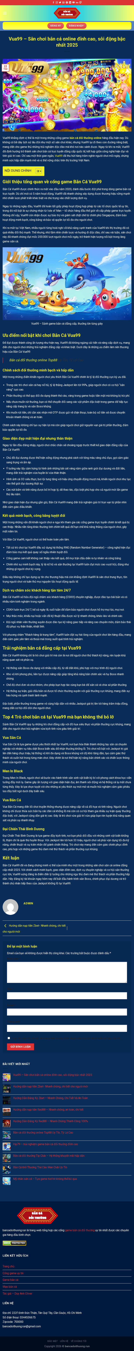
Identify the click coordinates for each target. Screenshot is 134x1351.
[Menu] (5, 13)
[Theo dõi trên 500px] (77, 2)
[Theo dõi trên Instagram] (57, 2)
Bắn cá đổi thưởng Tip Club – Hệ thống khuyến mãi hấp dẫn (48, 1155)
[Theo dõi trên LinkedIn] (70, 2)
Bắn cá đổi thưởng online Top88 (33, 360)
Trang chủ (8, 1266)
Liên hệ (64, 1341)
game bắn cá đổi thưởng (80, 1230)
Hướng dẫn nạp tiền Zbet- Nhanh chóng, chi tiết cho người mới (50, 1086)
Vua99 (58, 155)
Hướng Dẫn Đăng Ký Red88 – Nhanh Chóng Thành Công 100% (50, 1121)
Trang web (13, 1021)
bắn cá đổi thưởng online (86, 138)
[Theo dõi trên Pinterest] (67, 2)
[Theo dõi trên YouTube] (73, 2)
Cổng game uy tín (13, 1273)
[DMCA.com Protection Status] (14, 1243)
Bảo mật (52, 1341)
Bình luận (13, 958)
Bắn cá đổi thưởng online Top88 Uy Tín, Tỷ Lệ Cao (43, 1132)
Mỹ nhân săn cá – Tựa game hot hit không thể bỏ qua (45, 1179)
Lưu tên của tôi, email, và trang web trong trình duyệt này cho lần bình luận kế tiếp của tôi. (66, 1038)
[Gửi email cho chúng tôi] (63, 2)
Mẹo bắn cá (10, 1286)
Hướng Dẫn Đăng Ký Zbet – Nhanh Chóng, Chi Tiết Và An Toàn (50, 1098)
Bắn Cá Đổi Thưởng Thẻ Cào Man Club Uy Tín (40, 1167)
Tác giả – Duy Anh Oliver (17, 1293)
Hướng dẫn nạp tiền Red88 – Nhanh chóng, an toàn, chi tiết (48, 1109)
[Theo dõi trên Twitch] (81, 2)
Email (11, 1005)
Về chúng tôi (79, 1341)
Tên (10, 989)
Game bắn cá (10, 1280)
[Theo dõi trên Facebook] (53, 2)
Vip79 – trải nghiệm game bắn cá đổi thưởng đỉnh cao (45, 1144)
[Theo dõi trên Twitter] (60, 2)
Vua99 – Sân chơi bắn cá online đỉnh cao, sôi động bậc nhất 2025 (52, 1075)
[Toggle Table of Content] (37, 171)
